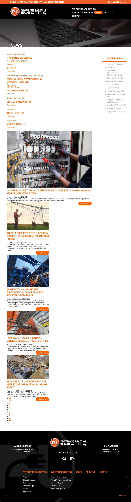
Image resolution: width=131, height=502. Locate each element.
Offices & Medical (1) (19, 101)
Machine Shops (28, 485)
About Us (108, 12)
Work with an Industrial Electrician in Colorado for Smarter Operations (25, 292)
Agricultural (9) (16, 124)
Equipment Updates (58, 488)
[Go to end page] (10, 420)
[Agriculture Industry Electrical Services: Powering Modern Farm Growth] (28, 216)
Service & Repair (57, 483)
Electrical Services (82, 12)
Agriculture (27, 491)
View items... (11, 71)
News (98, 12)
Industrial (26, 488)
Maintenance (55, 485)
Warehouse (27, 483)
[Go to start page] (10, 398)
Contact (76, 16)
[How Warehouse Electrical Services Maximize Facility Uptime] (28, 323)
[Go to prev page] (10, 400)
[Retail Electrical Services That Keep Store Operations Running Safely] (28, 366)
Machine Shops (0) (17, 90)
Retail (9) (12, 67)
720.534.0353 (121, 2)
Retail (25, 477)
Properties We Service (84, 9)
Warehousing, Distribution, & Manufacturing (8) (24, 80)
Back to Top (122, 495)
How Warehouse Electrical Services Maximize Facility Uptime (28, 339)
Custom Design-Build (58, 477)
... (9, 409)
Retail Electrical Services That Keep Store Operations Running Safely (27, 384)
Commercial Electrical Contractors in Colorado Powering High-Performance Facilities (49, 192)
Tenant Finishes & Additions (61, 480)
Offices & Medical (29, 480)
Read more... (85, 203)
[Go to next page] (10, 418)
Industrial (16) (15, 112)
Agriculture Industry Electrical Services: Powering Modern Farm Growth (28, 236)
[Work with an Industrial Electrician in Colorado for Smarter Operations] (28, 270)
